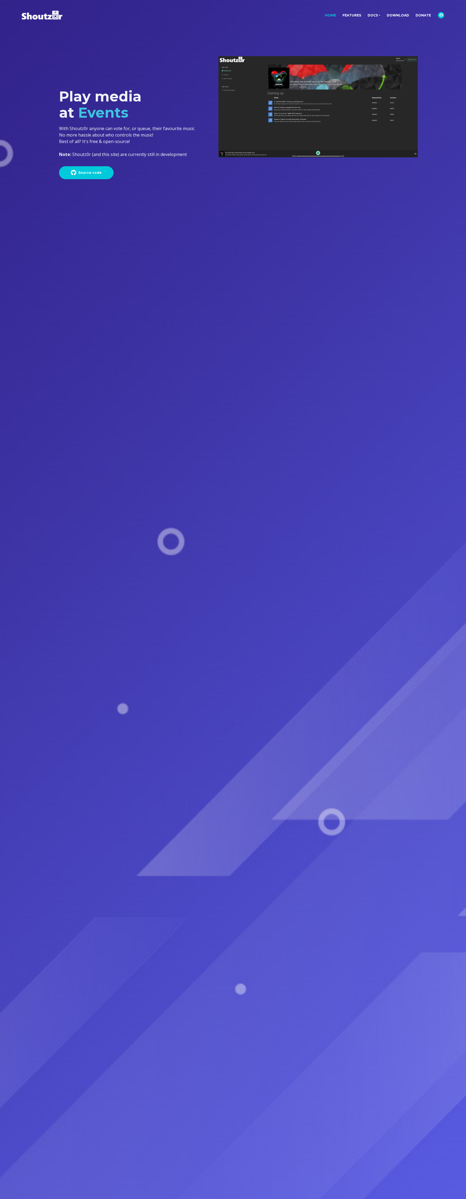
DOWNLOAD (398, 15)
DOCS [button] (373, 15)
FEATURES (351, 15)
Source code (90, 173)
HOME (332, 15)
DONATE (423, 15)
